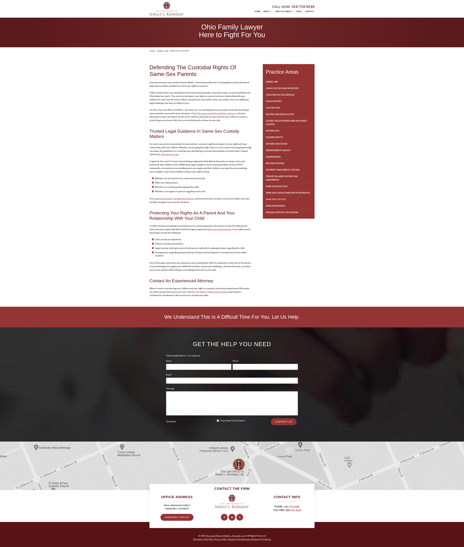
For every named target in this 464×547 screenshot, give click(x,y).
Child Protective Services (280, 94)
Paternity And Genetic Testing (283, 169)
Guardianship (273, 156)
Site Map (209, 539)
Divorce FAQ (272, 130)
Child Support (274, 101)
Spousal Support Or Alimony (282, 212)
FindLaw (267, 539)
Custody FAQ (273, 107)
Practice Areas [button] (283, 11)
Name (169, 361)
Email (169, 374)
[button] (461, 529)
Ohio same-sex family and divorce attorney (216, 113)
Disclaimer (171, 421)
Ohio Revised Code (170, 154)
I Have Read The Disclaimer (233, 421)
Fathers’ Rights (274, 137)
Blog (299, 11)
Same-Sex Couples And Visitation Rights (288, 192)
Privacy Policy (220, 539)
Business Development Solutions (244, 539)
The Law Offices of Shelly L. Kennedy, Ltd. (225, 535)
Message (170, 388)
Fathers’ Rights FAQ (277, 143)
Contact (309, 11)
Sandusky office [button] (177, 517)
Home (257, 11)
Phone (235, 361)
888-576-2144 (293, 510)
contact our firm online (217, 291)
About (266, 11)
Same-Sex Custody (276, 199)
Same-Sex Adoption (276, 186)
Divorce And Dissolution (280, 114)
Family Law (272, 81)
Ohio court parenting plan (219, 229)
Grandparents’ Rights (278, 150)
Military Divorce (275, 163)
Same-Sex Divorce (275, 205)
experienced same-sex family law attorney (174, 198)
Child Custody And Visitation (282, 88)
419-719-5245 (303, 7)
